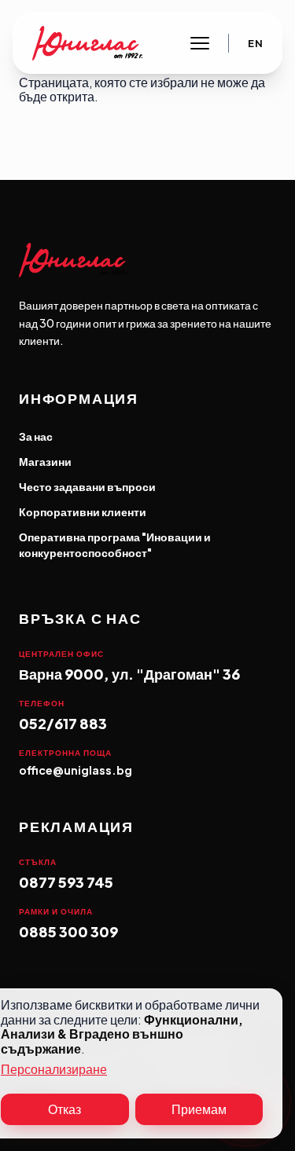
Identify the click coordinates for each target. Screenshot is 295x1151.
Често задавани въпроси (87, 486)
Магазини (45, 461)
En (255, 43)
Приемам (199, 1109)
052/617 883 (63, 723)
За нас (36, 436)
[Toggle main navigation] (200, 43)
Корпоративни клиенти (82, 511)
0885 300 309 (68, 931)
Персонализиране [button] (54, 1069)
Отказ (64, 1109)
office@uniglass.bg (75, 770)
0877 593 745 (66, 882)
